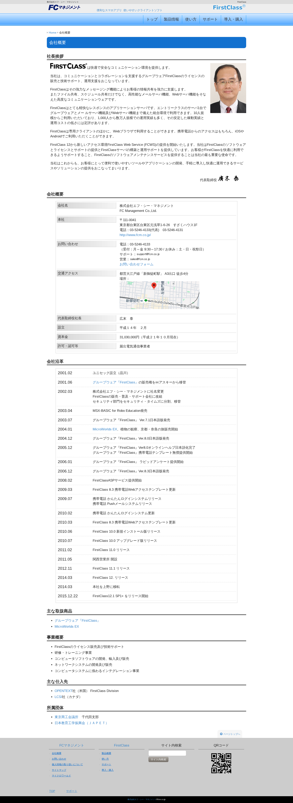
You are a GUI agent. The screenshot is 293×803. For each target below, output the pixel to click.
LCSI (58, 697)
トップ (152, 19)
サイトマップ (59, 770)
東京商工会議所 (66, 717)
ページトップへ (231, 734)
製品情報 (171, 19)
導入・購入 (233, 19)
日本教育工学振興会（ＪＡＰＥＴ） (82, 723)
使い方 (191, 19)
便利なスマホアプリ (109, 10)
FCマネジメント (71, 745)
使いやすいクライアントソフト (142, 10)
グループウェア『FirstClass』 (116, 382)
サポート (210, 19)
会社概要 (56, 753)
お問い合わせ (59, 758)
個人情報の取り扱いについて (67, 764)
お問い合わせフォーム (136, 264)
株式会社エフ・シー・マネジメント (142, 799)
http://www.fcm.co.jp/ (135, 235)
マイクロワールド (61, 775)
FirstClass (121, 745)
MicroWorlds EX (105, 429)
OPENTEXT (63, 691)
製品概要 (106, 753)
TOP (52, 791)
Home (52, 32)
